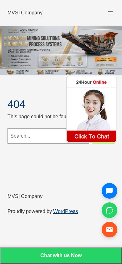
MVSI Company (25, 12)
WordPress (65, 211)
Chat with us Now (61, 255)
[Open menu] (110, 13)
